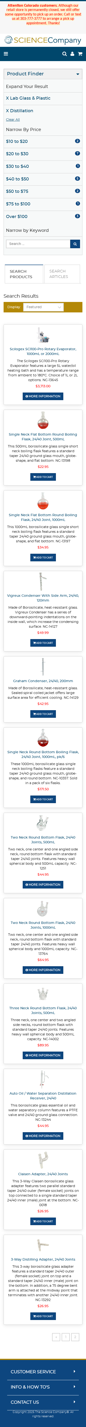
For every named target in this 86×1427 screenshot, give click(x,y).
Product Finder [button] (25, 74)
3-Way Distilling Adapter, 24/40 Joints (43, 1259)
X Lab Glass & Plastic (28, 98)
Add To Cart (44, 477)
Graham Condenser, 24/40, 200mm (43, 681)
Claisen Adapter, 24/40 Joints (43, 1174)
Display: (14, 307)
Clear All (13, 119)
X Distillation (19, 111)
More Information (44, 396)
